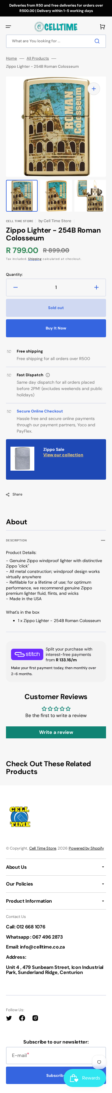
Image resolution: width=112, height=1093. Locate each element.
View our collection (63, 454)
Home (11, 58)
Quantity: (14, 274)
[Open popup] (48, 375)
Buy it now (56, 328)
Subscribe (56, 1075)
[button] (8, 26)
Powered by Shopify (86, 848)
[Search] (98, 41)
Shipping (35, 259)
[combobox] (56, 41)
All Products (38, 58)
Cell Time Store (42, 848)
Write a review (56, 732)
